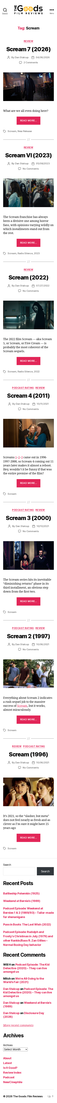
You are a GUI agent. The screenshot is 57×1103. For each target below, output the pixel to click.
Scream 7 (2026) (28, 49)
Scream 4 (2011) (28, 395)
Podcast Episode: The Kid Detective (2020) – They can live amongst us (26, 968)
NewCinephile (12, 1082)
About (7, 1058)
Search (7, 864)
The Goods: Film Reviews (28, 1096)
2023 (37, 253)
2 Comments (31, 62)
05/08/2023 (43, 163)
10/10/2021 (43, 526)
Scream (12, 131)
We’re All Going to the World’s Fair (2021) (23, 980)
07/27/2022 (42, 285)
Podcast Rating (23, 387)
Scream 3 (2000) (28, 517)
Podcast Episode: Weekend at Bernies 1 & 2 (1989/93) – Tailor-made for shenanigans (28, 913)
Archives (8, 1045)
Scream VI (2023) (28, 155)
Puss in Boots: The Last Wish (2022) (27, 924)
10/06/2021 (42, 644)
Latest (7, 1063)
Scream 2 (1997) (28, 636)
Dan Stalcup (21, 57)
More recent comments (18, 1025)
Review (28, 41)
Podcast (8, 1077)
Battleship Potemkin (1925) (21, 893)
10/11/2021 (43, 403)
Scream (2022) (29, 277)
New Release (25, 131)
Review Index (12, 1072)
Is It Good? (10, 1067)
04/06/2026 (43, 57)
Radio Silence (25, 253)
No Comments (31, 168)
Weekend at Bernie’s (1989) (21, 901)
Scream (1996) (28, 754)
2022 (37, 371)
